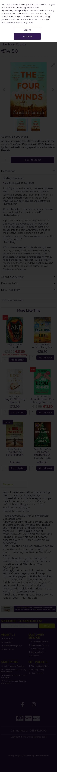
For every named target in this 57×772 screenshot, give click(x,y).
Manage (27, 30)
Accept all (27, 36)
